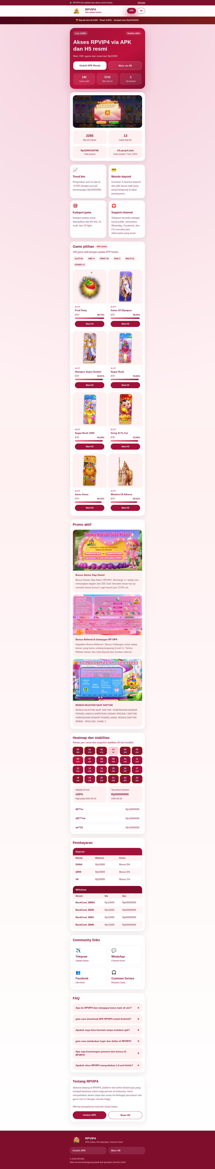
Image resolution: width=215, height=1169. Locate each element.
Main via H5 (125, 65)
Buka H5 (125, 1115)
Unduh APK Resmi (89, 65)
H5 (141, 11)
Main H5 (90, 324)
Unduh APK (89, 1115)
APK (131, 10)
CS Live (141, 3)
